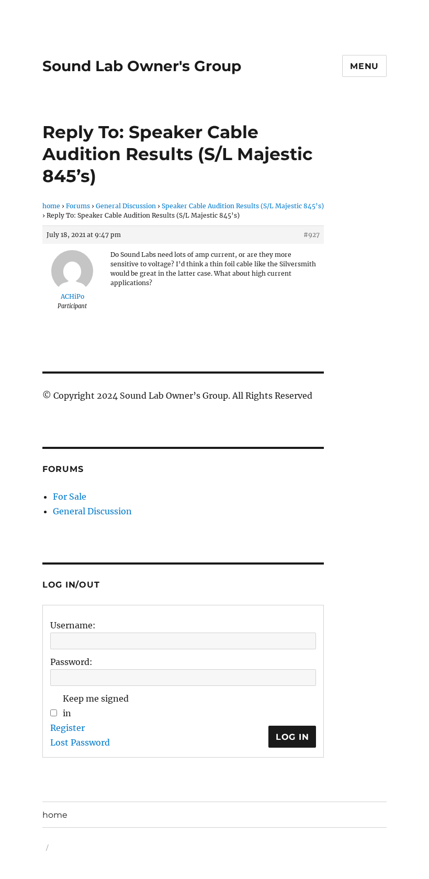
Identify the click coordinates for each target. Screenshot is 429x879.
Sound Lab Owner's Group (141, 66)
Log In (292, 737)
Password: (71, 662)
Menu (364, 66)
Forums (78, 206)
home (51, 206)
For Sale (69, 496)
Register (67, 728)
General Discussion (126, 206)
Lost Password (80, 742)
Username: (73, 625)
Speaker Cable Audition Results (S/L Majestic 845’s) (243, 206)
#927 (311, 235)
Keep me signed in (96, 705)
